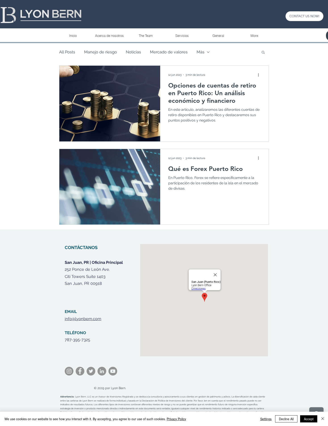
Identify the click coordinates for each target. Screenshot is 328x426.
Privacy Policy (176, 419)
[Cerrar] (322, 418)
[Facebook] (80, 371)
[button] (182, 35)
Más (200, 52)
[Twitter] (91, 371)
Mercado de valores (169, 52)
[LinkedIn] (102, 371)
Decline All (286, 419)
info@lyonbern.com (83, 318)
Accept (308, 419)
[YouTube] (112, 371)
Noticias (133, 52)
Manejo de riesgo (100, 52)
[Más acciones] (260, 75)
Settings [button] (266, 419)
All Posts (67, 52)
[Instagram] (69, 371)
